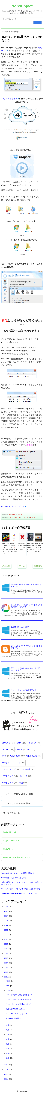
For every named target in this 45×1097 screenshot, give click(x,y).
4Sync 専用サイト (9, 99)
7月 (7, 1034)
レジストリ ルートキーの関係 (16, 803)
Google (6, 749)
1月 (7, 1058)
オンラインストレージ (13, 517)
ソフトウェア (25, 517)
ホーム (22, 566)
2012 (6, 972)
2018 (6, 944)
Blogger (6, 743)
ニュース (32, 517)
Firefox (32, 743)
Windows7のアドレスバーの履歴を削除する (17, 873)
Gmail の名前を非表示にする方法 (13, 878)
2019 (6, 939)
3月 (7, 1049)
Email (20, 743)
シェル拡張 (25, 769)
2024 (6, 916)
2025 (6, 911)
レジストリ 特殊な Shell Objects (18, 794)
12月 (8, 981)
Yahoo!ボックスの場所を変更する (18, 999)
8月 (7, 1030)
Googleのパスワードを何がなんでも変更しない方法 (20, 889)
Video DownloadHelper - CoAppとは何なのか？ (19, 893)
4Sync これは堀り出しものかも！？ (19, 995)
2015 (6, 958)
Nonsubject (22, 6)
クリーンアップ (8, 769)
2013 (6, 967)
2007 (6, 1079)
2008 (6, 1074)
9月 (7, 1025)
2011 (6, 977)
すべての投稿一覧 (11, 813)
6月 (7, 1039)
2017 (6, 949)
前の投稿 (38, 566)
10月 (8, 990)
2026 (6, 906)
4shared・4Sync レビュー (12, 506)
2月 (7, 1053)
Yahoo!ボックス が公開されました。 (19, 1004)
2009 (6, 1069)
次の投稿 (6, 566)
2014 (6, 963)
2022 (6, 925)
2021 (6, 930)
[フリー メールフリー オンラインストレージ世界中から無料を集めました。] (22, 735)
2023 (6, 921)
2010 (6, 1065)
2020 (6, 935)
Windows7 (31, 756)
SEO (29, 749)
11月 (8, 986)
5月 (7, 1044)
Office (19, 749)
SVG (4, 756)
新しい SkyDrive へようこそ (16, 1014)
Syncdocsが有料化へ (13, 1018)
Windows (15, 756)
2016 (6, 953)
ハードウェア (7, 783)
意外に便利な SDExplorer (15, 1009)
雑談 (21, 783)
